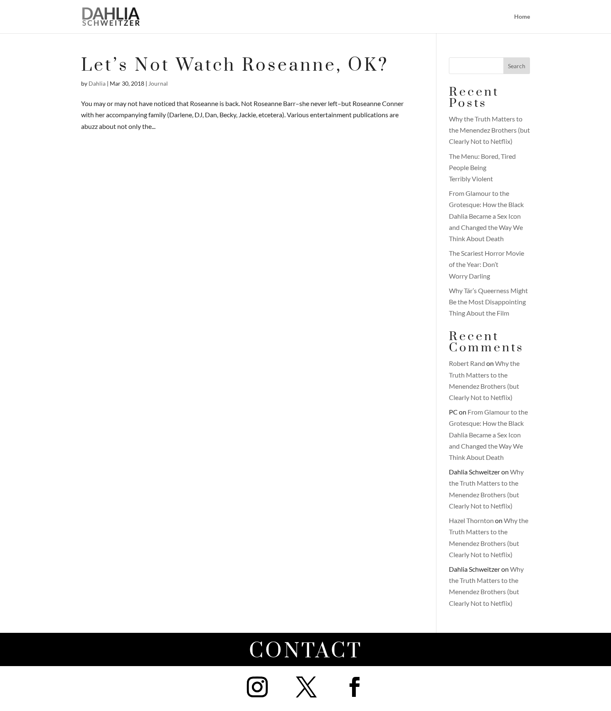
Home (522, 17)
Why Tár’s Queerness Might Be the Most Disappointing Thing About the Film (488, 301)
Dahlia (97, 83)
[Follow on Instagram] (257, 687)
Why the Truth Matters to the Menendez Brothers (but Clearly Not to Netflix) (489, 130)
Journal (158, 83)
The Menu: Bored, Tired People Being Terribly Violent (482, 167)
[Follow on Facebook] (354, 687)
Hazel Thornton (471, 520)
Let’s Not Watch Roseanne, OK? (235, 65)
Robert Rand (467, 363)
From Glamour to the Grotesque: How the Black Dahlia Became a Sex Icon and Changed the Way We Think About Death (486, 215)
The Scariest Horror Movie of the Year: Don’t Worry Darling (486, 264)
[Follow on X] (306, 687)
